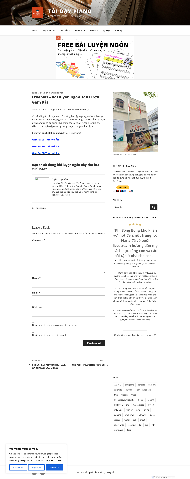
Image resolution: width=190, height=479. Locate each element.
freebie (124, 395)
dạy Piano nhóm (144, 390)
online (146, 410)
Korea (140, 400)
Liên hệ (118, 30)
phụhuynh (141, 415)
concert (141, 385)
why (153, 425)
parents (117, 415)
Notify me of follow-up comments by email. (54, 325)
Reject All (36, 467)
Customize (18, 467)
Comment (38, 240)
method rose (138, 405)
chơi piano (129, 385)
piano (152, 415)
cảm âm (152, 385)
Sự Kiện (106, 30)
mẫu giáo (118, 410)
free (116, 395)
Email (36, 292)
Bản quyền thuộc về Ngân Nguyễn (99, 472)
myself (151, 405)
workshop (118, 430)
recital (126, 420)
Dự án (93, 30)
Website (37, 307)
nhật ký (129, 410)
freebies (135, 395)
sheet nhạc (119, 425)
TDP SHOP (80, 30)
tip (140, 425)
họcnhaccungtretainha (124, 400)
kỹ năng (150, 400)
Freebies (41, 208)
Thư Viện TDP (49, 30)
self (134, 420)
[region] (36, 458)
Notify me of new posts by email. (49, 335)
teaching (131, 425)
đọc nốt (130, 430)
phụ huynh (129, 415)
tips (146, 425)
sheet (142, 420)
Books (34, 30)
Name (36, 278)
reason (117, 420)
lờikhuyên (118, 405)
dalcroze (118, 390)
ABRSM (117, 385)
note (138, 410)
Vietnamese (162, 477)
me (127, 405)
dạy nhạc (129, 390)
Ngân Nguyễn (56, 93)
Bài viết (64, 30)
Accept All (54, 467)
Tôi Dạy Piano (70, 11)
